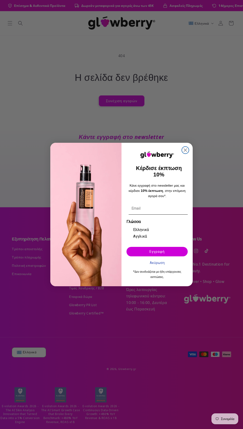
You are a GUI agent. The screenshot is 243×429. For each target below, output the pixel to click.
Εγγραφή (157, 252)
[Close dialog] (185, 150)
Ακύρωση (157, 262)
